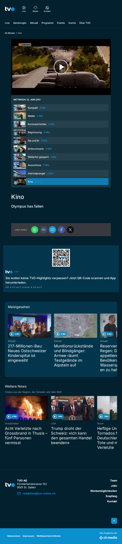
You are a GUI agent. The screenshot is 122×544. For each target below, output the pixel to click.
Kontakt (112, 501)
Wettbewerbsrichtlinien (49, 536)
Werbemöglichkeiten (103, 490)
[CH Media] (108, 537)
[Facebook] (61, 229)
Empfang (111, 496)
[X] (70, 229)
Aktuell (34, 22)
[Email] (52, 229)
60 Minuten (10, 33)
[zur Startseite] (10, 8)
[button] (43, 229)
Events (61, 22)
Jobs (114, 485)
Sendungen (19, 22)
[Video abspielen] (61, 67)
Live (7, 22)
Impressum (28, 536)
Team (113, 480)
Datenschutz (13, 536)
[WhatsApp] (34, 229)
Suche (72, 22)
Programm (47, 22)
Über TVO (84, 22)
